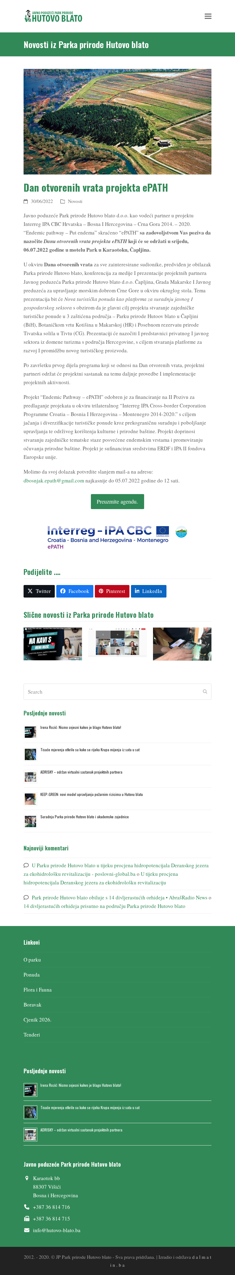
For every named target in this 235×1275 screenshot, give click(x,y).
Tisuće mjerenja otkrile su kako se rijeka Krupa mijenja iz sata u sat (90, 749)
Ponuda (32, 974)
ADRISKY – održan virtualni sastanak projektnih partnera (81, 771)
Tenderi (32, 1034)
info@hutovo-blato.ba (56, 1230)
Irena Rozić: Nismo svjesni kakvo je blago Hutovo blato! (80, 727)
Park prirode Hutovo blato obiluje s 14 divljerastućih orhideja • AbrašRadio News (119, 897)
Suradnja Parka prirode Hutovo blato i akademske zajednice (84, 816)
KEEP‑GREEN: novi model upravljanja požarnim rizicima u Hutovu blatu (91, 794)
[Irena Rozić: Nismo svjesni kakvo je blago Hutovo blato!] (53, 643)
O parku (32, 959)
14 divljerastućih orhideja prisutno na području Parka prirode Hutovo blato (104, 905)
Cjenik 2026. (37, 1019)
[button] (208, 16)
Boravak (33, 1004)
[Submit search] (205, 692)
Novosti (75, 201)
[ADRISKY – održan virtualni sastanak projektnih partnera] (117, 641)
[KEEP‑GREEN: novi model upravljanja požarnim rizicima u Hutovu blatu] (182, 643)
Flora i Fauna (38, 989)
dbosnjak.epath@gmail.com (54, 480)
